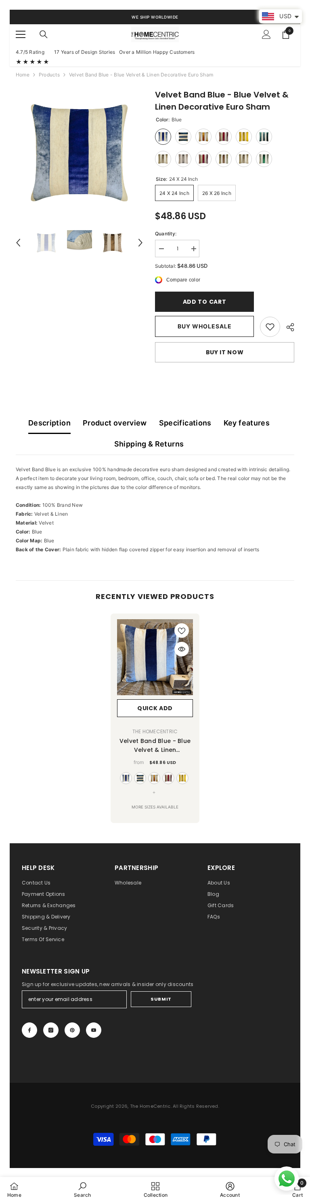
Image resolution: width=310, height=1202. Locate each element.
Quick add (155, 708)
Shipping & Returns (149, 444)
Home (22, 75)
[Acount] (266, 34)
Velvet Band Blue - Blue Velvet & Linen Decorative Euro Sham (155, 745)
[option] (79, 152)
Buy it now (225, 352)
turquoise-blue (140, 778)
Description (49, 423)
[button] (18, 243)
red (168, 778)
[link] (270, 327)
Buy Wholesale (205, 326)
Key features (247, 423)
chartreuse (182, 778)
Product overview (115, 423)
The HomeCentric (155, 731)
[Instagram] (51, 1030)
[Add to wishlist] (181, 630)
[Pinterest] (72, 1030)
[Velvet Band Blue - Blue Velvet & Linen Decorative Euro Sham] (155, 657)
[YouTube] (93, 1030)
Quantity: (165, 234)
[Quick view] (181, 649)
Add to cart (204, 302)
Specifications (185, 423)
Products (49, 75)
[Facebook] (29, 1030)
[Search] (43, 34)
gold (154, 778)
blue (126, 778)
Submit (161, 999)
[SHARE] (287, 327)
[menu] (20, 34)
